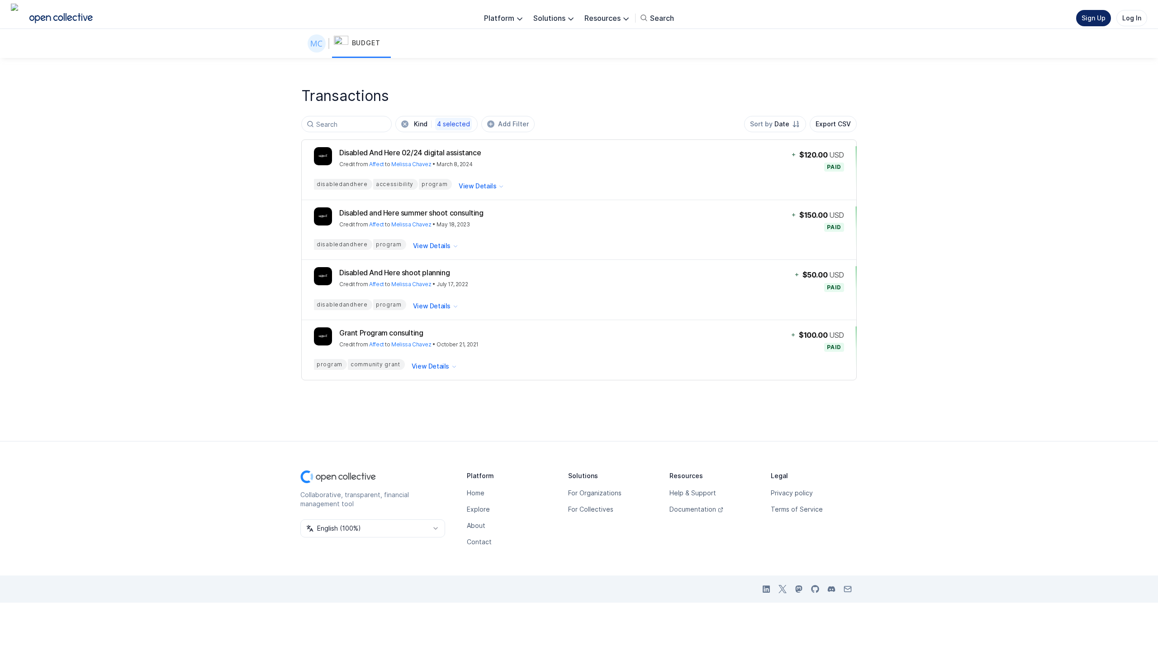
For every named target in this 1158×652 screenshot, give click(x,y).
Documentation (692, 509)
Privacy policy (792, 493)
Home (475, 493)
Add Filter (513, 124)
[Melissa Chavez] (318, 43)
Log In (1131, 18)
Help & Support (692, 493)
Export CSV (833, 124)
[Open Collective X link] (782, 589)
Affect (376, 164)
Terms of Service (797, 509)
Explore (478, 509)
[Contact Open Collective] (847, 589)
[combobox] (775, 124)
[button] (361, 43)
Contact (479, 542)
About (476, 525)
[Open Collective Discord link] (831, 589)
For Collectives (590, 509)
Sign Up (1094, 18)
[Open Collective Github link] (815, 589)
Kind (442, 124)
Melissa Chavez (411, 164)
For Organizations (595, 493)
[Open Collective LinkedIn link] (766, 589)
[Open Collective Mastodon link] (799, 589)
